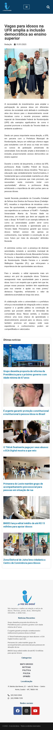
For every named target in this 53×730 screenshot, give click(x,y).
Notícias (26, 667)
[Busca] (48, 7)
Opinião (26, 676)
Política (26, 670)
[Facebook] (18, 711)
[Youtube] (35, 711)
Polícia (26, 673)
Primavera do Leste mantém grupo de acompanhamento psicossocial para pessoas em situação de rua (23, 486)
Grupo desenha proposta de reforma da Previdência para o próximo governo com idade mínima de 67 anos (25, 374)
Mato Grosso (26, 664)
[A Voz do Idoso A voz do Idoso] (7, 7)
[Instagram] (26, 711)
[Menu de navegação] (27, 7)
